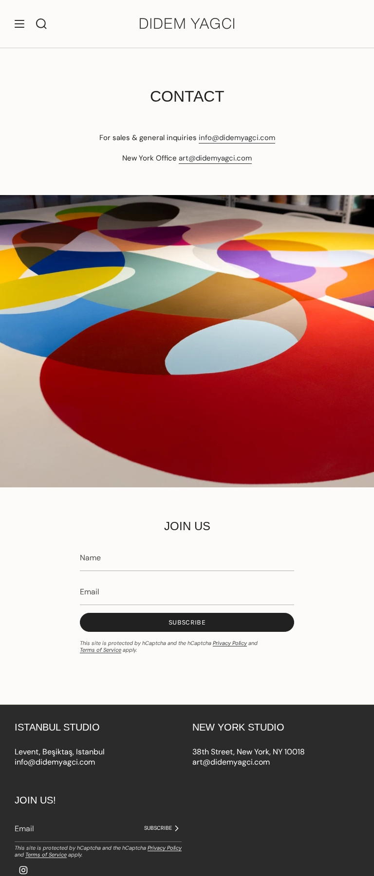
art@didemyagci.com (215, 158)
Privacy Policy (230, 643)
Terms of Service (100, 649)
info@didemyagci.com (237, 138)
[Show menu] (19, 24)
